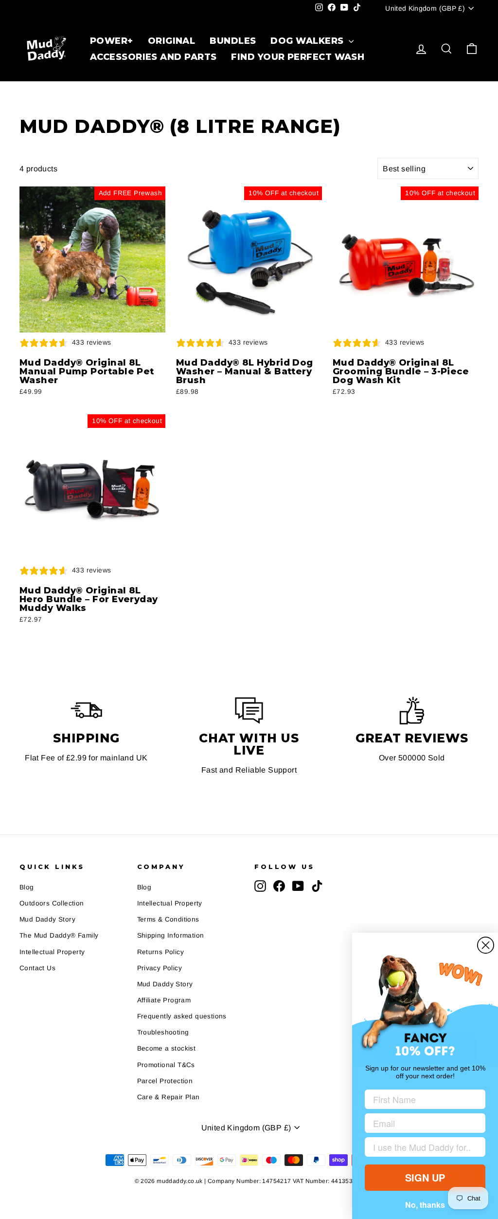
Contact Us (37, 956)
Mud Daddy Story (47, 907)
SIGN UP (425, 1177)
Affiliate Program (164, 988)
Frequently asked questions (182, 1004)
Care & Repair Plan (168, 1085)
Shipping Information (170, 923)
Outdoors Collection (51, 891)
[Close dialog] (485, 945)
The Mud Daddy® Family (58, 923)
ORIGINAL (171, 41)
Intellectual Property (52, 939)
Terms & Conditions (168, 907)
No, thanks (425, 1204)
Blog (26, 875)
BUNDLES (232, 41)
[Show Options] (476, 1147)
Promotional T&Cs (166, 1052)
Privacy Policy (159, 956)
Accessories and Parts (152, 57)
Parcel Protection (165, 1068)
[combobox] (422, 1147)
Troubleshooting (163, 1020)
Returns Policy (160, 939)
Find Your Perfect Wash (296, 57)
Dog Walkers (308, 41)
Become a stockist (166, 1036)
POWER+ (111, 41)
